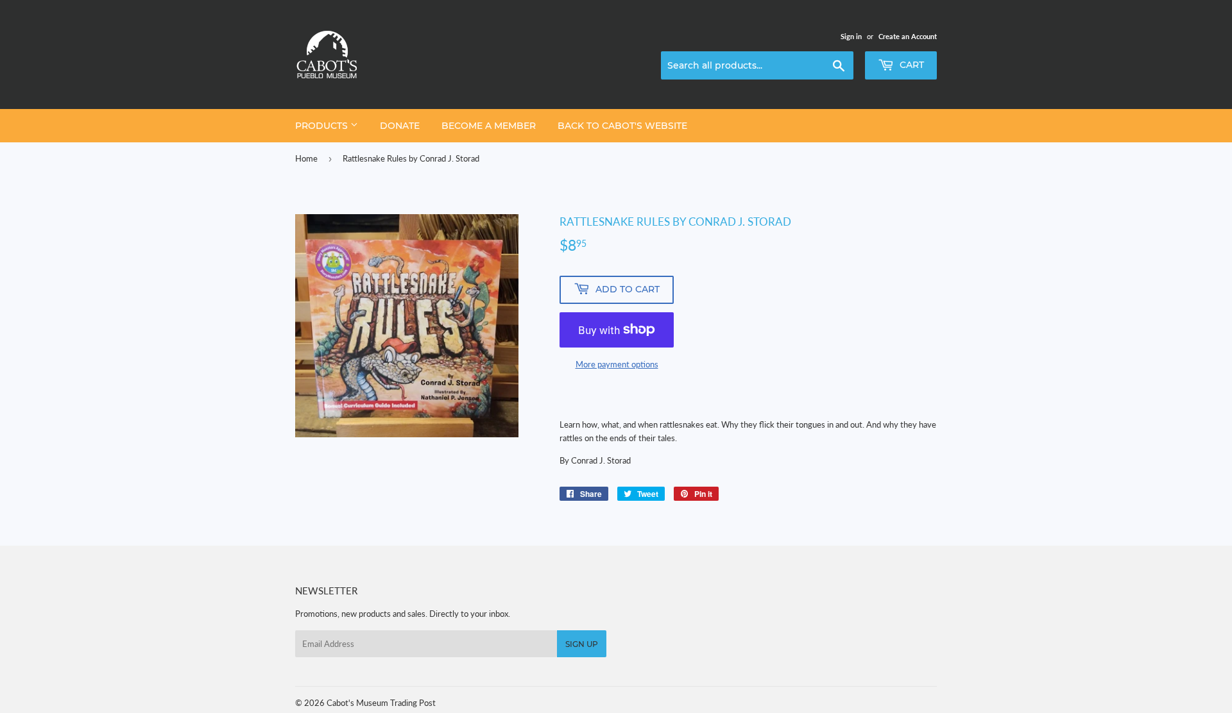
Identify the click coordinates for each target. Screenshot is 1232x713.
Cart (910, 65)
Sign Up (581, 644)
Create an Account (907, 36)
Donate (400, 125)
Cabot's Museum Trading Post (381, 703)
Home (306, 158)
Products (322, 125)
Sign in (851, 36)
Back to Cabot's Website (622, 125)
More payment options (617, 364)
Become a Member (488, 125)
